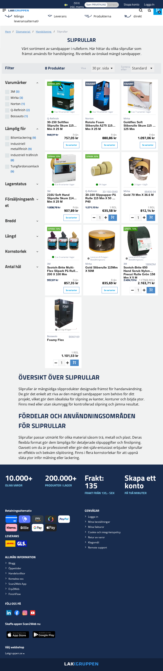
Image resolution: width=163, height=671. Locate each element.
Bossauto (19, 116)
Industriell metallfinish (21, 146)
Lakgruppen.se (13, 653)
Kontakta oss (16, 579)
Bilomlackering (23, 137)
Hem (8, 31)
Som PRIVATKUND (96, 5)
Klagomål (93, 542)
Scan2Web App (17, 584)
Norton (18, 104)
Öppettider (14, 568)
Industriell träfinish (24, 157)
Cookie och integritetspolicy (104, 532)
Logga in (93, 516)
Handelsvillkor (16, 573)
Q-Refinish (20, 110)
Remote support (97, 547)
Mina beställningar (99, 522)
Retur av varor (96, 537)
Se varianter (71, 145)
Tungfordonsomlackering (25, 169)
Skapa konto (132, 4)
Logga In (149, 4)
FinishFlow (14, 594)
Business (112, 5)
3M (15, 91)
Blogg (11, 563)
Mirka (17, 97)
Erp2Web (13, 589)
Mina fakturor (96, 527)
